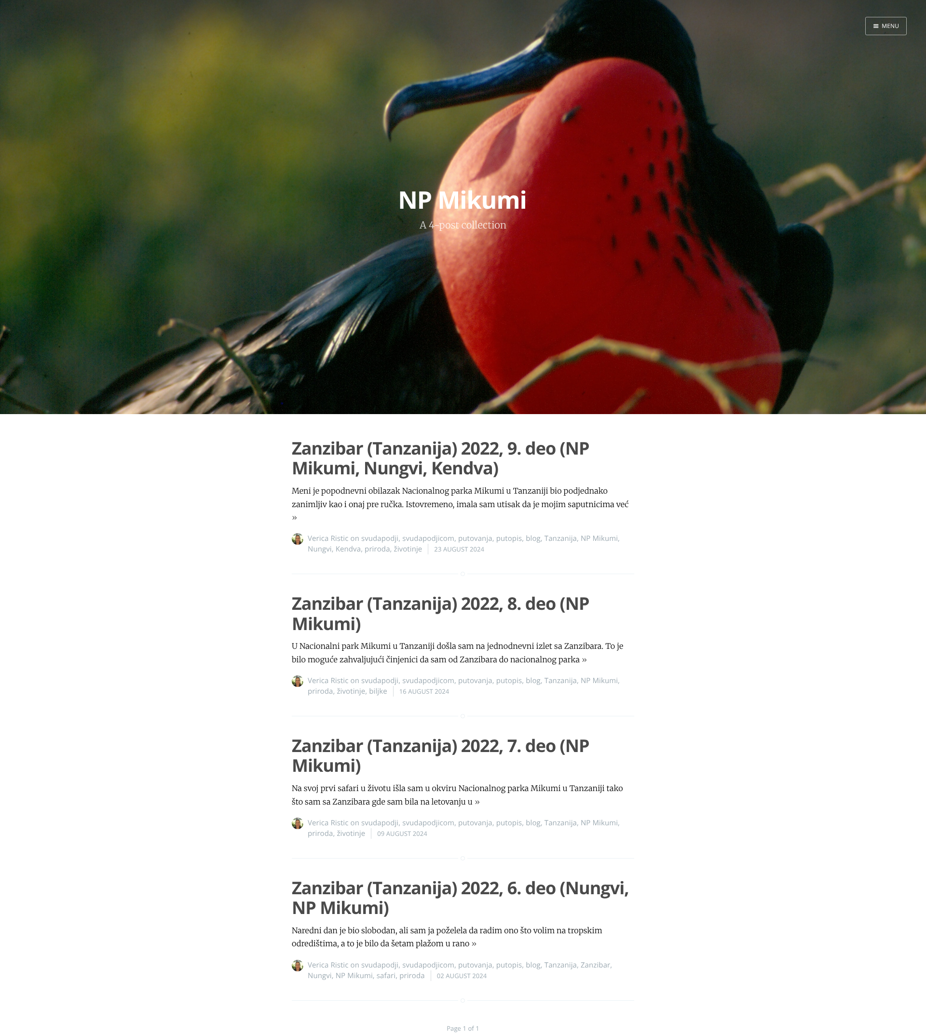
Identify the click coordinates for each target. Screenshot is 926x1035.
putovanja (475, 538)
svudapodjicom (428, 538)
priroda (377, 549)
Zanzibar (595, 965)
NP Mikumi (599, 538)
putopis (509, 538)
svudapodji (379, 538)
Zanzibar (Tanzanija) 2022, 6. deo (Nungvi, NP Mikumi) (460, 897)
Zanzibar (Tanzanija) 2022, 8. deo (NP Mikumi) (440, 613)
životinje (408, 549)
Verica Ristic (328, 538)
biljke (378, 691)
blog (533, 538)
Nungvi (320, 549)
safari (386, 976)
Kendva (348, 549)
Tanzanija (561, 538)
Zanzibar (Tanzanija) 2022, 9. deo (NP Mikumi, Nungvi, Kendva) (440, 458)
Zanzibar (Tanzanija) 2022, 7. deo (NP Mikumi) (440, 755)
